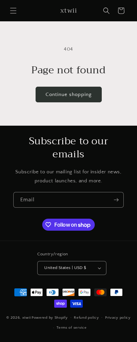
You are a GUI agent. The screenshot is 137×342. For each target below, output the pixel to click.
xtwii (26, 317)
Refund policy (86, 318)
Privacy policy (118, 318)
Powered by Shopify (50, 317)
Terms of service (71, 328)
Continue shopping (69, 94)
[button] (13, 10)
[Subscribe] (116, 200)
